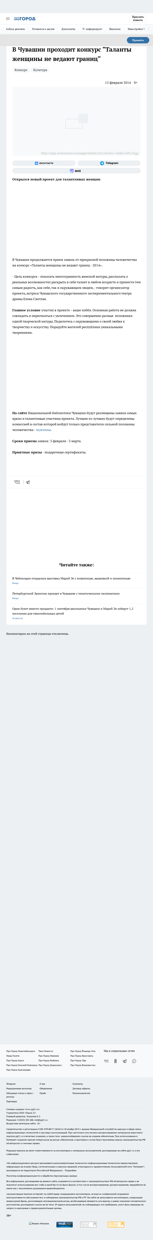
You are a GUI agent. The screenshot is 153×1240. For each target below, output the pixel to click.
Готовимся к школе (43, 29)
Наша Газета (12, 1055)
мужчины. (44, 430)
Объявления (46, 1088)
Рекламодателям (81, 1093)
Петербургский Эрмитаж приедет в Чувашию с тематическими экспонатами (66, 596)
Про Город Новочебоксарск (20, 1051)
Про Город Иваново (48, 1055)
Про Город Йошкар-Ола (82, 1051)
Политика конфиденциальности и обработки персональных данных (41, 1175)
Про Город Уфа (78, 1060)
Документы (68, 29)
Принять (138, 40)
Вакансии (115, 29)
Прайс (43, 1093)
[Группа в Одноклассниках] (115, 1061)
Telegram (10, 1083)
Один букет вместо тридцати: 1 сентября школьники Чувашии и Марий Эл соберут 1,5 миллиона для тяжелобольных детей (72, 613)
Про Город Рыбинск (48, 1060)
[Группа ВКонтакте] (44, 163)
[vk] (17, 482)
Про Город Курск (15, 1060)
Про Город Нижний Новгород (21, 1065)
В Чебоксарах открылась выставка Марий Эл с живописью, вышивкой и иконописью (71, 580)
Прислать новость (138, 18)
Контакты (78, 1083)
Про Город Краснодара (18, 1069)
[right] (149, 29)
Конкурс (21, 70)
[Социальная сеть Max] (76, 171)
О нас (42, 1083)
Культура (40, 70)
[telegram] (29, 482)
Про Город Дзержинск (50, 1065)
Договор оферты (81, 1088)
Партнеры (11, 1101)
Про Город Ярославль (81, 1055)
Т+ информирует (92, 29)
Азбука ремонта (15, 29)
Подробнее (70, 1170)
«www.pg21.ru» (32, 1109)
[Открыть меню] (7, 18)
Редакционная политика (19, 1088)
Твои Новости (45, 1051)
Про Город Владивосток (82, 1065)
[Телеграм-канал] (109, 163)
